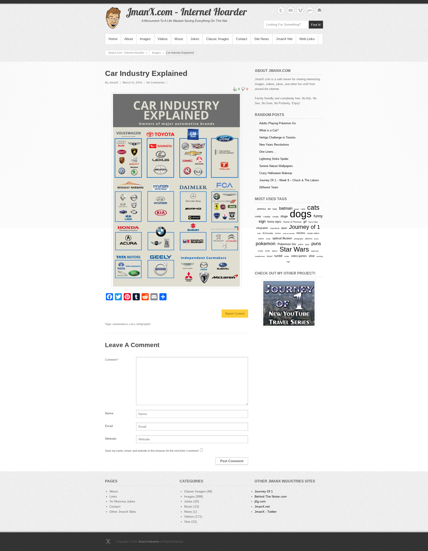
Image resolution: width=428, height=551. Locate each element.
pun (307, 244)
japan (284, 228)
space (275, 251)
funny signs (274, 221)
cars (132, 324)
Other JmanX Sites (122, 511)
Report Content (235, 313)
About (128, 39)
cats (313, 207)
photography (298, 239)
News (188, 511)
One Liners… (267, 151)
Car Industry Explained (146, 73)
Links (113, 496)
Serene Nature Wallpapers (276, 166)
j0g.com (260, 501)
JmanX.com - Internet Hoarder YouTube (290, 10)
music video (313, 233)
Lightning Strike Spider (273, 159)
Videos (163, 39)
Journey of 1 (304, 227)
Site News (261, 39)
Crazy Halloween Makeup (275, 173)
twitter (286, 256)
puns (316, 243)
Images (145, 39)
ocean (268, 239)
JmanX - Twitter (266, 511)
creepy (275, 217)
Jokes (194, 39)
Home (113, 39)
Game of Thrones (292, 222)
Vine (187, 521)
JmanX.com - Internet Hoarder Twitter (281, 10)
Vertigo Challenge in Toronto (277, 137)
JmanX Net (284, 39)
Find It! (316, 24)
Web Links (307, 39)
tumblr (278, 256)
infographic (143, 324)
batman (285, 208)
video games (299, 256)
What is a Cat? (268, 130)
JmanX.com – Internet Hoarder (186, 11)
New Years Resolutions (274, 144)
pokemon (266, 243)
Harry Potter (313, 222)
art (269, 208)
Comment (112, 359)
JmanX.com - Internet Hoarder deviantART (309, 10)
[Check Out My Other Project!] (289, 303)
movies (300, 233)
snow (267, 251)
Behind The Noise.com (271, 496)
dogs (301, 214)
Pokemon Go (287, 244)
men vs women (288, 233)
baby (275, 209)
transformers (260, 256)
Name (109, 413)
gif (305, 221)
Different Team (268, 187)
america (261, 208)
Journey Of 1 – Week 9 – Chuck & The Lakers (289, 180)
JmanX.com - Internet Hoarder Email (319, 10)
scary (260, 251)
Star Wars (294, 249)
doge (284, 216)
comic (258, 216)
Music (179, 39)
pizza (316, 239)
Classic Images (217, 39)
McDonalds (268, 233)
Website (110, 438)
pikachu (308, 239)
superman (315, 251)
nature (261, 239)
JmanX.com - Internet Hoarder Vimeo (300, 10)
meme (278, 233)
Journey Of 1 (264, 491)
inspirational (274, 228)
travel (269, 256)
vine (312, 256)
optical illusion (282, 238)
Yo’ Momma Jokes (122, 501)
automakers (120, 324)
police (300, 244)
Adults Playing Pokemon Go (277, 123)
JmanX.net (262, 506)
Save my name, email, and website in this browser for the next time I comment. (152, 450)
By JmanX (111, 82)
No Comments (155, 82)
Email (109, 426)
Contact (241, 39)
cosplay (266, 216)
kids (259, 233)
